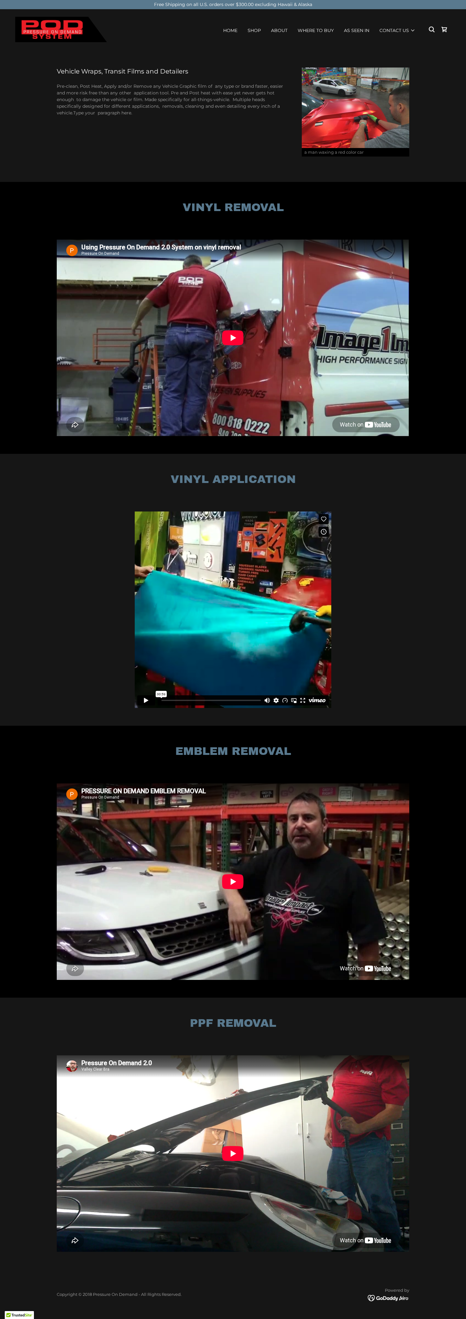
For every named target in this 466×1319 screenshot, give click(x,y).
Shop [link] (254, 30)
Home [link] (230, 30)
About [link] (279, 30)
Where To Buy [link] (316, 30)
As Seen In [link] (356, 30)
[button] (397, 30)
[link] (61, 29)
